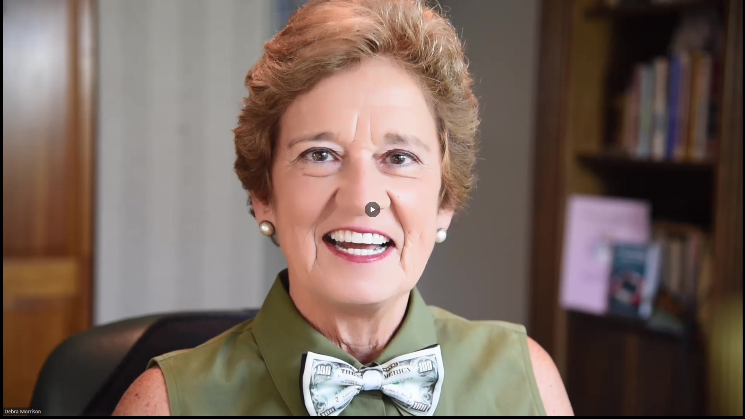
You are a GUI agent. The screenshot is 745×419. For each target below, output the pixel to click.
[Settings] (716, 413)
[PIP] (732, 413)
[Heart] (372, 413)
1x (724, 412)
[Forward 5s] (29, 413)
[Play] (21, 413)
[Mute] (36, 413)
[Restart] (5, 413)
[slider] (372, 407)
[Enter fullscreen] (739, 413)
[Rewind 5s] (13, 413)
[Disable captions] (708, 413)
